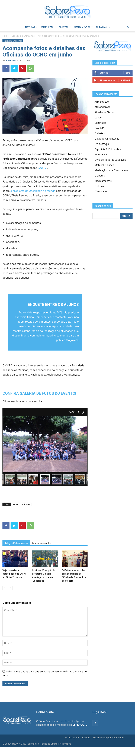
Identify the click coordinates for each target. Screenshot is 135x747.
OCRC (15, 504)
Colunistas (46, 27)
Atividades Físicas (104, 112)
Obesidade (101, 191)
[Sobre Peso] (67, 12)
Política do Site (72, 737)
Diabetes (100, 133)
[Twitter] (14, 68)
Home (5, 35)
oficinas (26, 504)
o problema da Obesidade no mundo (32, 191)
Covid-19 (100, 128)
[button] (128, 27)
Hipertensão (101, 154)
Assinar (125, 80)
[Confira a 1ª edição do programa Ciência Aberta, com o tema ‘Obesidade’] (45, 558)
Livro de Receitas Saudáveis (110, 159)
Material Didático (104, 165)
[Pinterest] (22, 68)
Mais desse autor (41, 543)
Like (128, 72)
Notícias (30, 27)
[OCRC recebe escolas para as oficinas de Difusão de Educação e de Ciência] (75, 558)
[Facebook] (5, 68)
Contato (86, 737)
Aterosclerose (102, 107)
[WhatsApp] (30, 68)
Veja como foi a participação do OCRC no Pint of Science (14, 574)
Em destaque (102, 144)
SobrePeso (11, 60)
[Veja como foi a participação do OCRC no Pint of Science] (15, 558)
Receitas (63, 27)
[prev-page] (4, 588)
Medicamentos (82, 27)
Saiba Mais (102, 27)
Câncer (98, 117)
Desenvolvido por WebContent (108, 737)
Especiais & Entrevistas (23, 35)
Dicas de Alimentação (107, 138)
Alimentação (102, 101)
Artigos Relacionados (16, 543)
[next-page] (10, 588)
